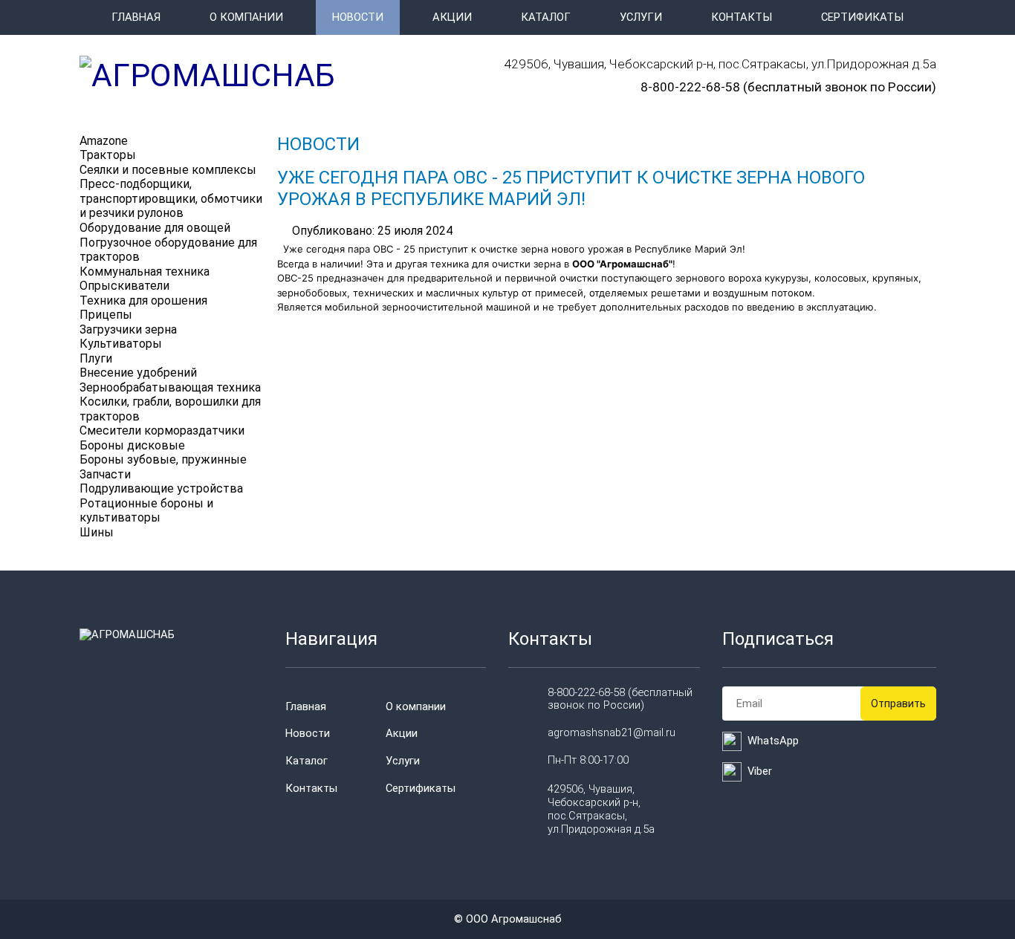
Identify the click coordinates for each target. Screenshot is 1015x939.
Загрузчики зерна (128, 329)
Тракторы (108, 155)
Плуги (96, 358)
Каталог (546, 17)
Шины (97, 532)
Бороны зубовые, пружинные (163, 459)
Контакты (741, 17)
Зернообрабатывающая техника (170, 387)
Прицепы (106, 315)
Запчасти (105, 474)
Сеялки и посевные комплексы (168, 170)
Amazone (104, 141)
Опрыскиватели (124, 286)
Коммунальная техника (145, 271)
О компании (246, 17)
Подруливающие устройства (161, 488)
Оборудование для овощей (155, 228)
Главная (135, 17)
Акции (452, 17)
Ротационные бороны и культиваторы (146, 510)
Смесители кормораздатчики (162, 430)
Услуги (641, 17)
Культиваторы (121, 344)
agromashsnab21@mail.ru (611, 732)
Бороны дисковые (132, 445)
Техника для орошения (143, 300)
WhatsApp (773, 740)
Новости (357, 17)
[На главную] (207, 75)
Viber (760, 771)
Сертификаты (862, 17)
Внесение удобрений (138, 372)
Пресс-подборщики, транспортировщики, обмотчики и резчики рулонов (171, 198)
